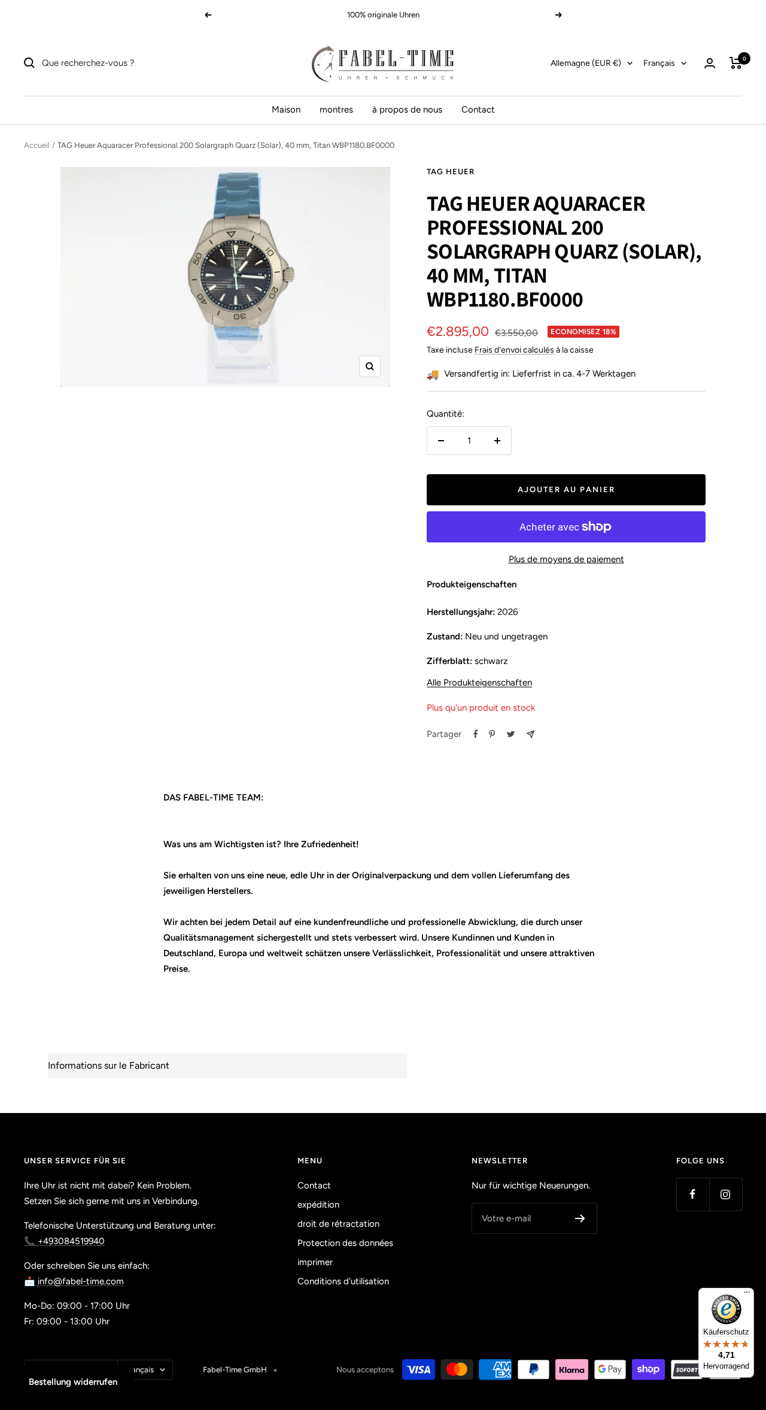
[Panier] (735, 63)
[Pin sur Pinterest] (492, 734)
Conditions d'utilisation (343, 1281)
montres (336, 109)
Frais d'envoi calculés (514, 350)
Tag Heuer (451, 171)
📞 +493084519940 (64, 1241)
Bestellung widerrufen (73, 1381)
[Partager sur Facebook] (475, 734)
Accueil (37, 145)
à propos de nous (407, 109)
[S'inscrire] (580, 1218)
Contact (478, 109)
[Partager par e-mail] (530, 734)
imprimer (315, 1262)
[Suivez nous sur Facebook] (692, 1194)
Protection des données (345, 1243)
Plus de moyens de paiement (566, 559)
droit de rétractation (338, 1223)
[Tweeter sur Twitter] (511, 734)
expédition (318, 1204)
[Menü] (747, 1295)
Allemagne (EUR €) (586, 63)
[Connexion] (709, 63)
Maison (286, 109)
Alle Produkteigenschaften (479, 682)
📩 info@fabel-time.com (74, 1281)
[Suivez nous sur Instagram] (725, 1194)
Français (659, 63)
